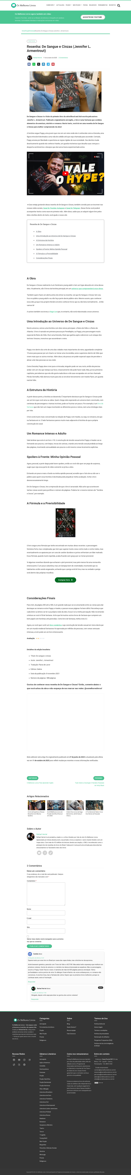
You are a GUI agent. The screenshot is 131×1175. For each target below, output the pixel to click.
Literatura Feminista (46, 1099)
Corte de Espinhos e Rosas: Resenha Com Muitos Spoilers (36, 813)
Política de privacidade (101, 1033)
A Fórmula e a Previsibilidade (47, 254)
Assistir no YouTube (92, 17)
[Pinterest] (53, 64)
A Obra (38, 231)
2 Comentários (63, 57)
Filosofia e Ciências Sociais (48, 1148)
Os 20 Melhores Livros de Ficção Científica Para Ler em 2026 (55, 813)
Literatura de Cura (45, 1095)
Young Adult (43, 1138)
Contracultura (44, 1069)
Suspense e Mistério (46, 1125)
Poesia (42, 1037)
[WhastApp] (33, 64)
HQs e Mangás (44, 1089)
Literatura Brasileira (46, 1092)
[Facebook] (29, 64)
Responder (31, 982)
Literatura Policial (45, 1112)
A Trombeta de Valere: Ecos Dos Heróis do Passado (94, 813)
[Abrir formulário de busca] (118, 5)
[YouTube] (39, 853)
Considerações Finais (44, 258)
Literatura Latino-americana (48, 1108)
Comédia (42, 1066)
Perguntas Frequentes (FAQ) (103, 1040)
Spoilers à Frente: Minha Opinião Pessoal (51, 249)
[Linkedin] (43, 64)
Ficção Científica (45, 1079)
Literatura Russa (45, 1115)
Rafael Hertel (37, 57)
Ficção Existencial (45, 1082)
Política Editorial (99, 1024)
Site (28, 927)
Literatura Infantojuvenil (47, 1105)
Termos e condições (100, 1030)
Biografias (43, 1144)
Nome (29, 909)
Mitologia (43, 1154)
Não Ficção (43, 1033)
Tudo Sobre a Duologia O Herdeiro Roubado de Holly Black (89, 784)
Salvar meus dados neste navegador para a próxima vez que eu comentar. (45, 940)
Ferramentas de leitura (47, 1027)
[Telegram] (48, 64)
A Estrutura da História (45, 240)
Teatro (42, 1128)
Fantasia (32, 31)
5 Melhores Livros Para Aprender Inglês (40, 783)
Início (23, 31)
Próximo (98, 778)
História (42, 1151)
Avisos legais (98, 1027)
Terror (42, 1131)
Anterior (33, 778)
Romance (43, 1122)
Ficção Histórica (45, 1085)
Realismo (42, 1118)
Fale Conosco (71, 1033)
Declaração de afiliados (101, 1037)
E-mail (29, 918)
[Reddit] (24, 1064)
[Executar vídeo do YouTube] (65, 173)
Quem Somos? (71, 1027)
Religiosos (43, 1040)
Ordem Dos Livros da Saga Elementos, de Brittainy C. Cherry (74, 813)
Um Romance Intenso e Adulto (48, 245)
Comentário (31, 881)
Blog (68, 1024)
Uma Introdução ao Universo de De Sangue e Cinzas (56, 236)
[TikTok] (51, 853)
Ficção (27, 31)
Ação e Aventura (45, 1062)
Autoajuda (43, 1024)
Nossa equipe (71, 1030)
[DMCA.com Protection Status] (106, 1083)
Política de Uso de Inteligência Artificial (103, 1045)
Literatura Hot (44, 1102)
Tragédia (42, 1135)
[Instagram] (45, 853)
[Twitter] (38, 64)
